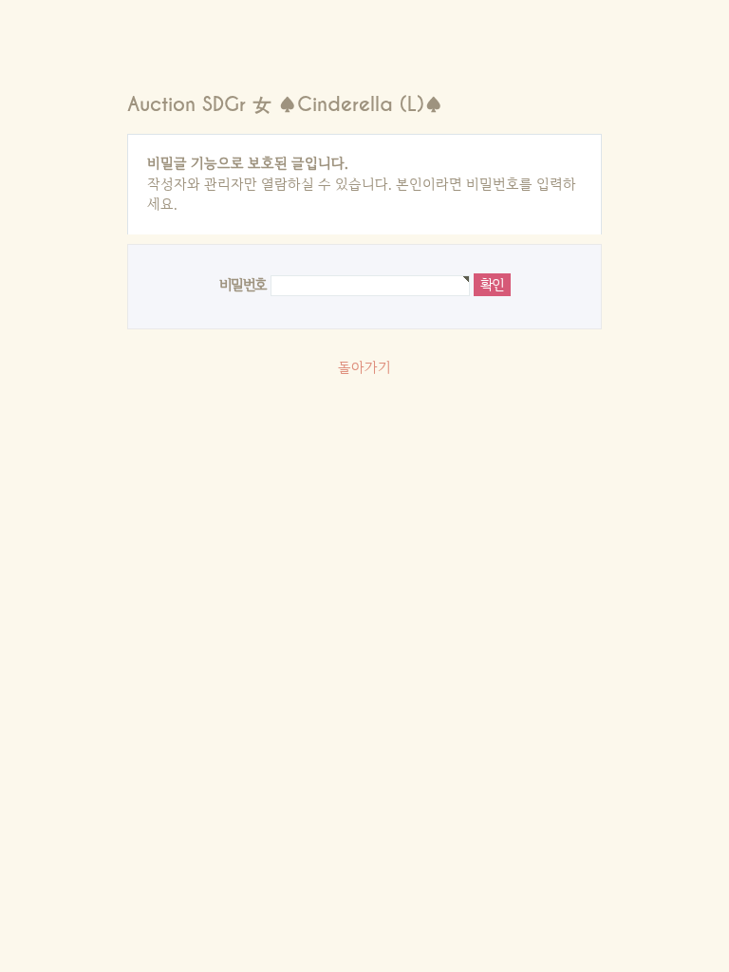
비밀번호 (243, 284)
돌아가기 (364, 367)
